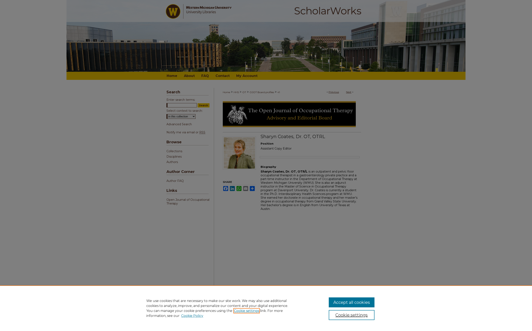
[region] (266, 308)
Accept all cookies (351, 302)
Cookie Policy (192, 316)
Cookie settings (246, 311)
